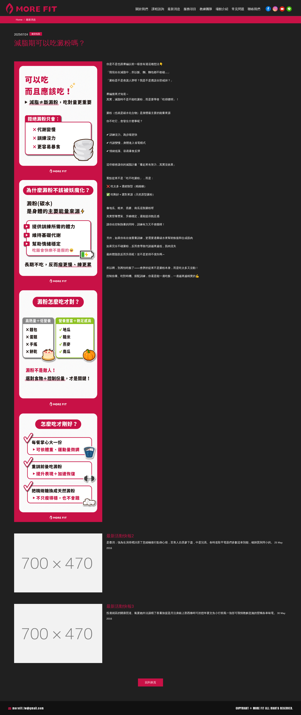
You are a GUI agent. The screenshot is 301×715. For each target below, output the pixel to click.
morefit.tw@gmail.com (28, 708)
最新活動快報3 (120, 606)
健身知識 (36, 34)
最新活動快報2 (120, 535)
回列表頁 (150, 682)
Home (19, 19)
